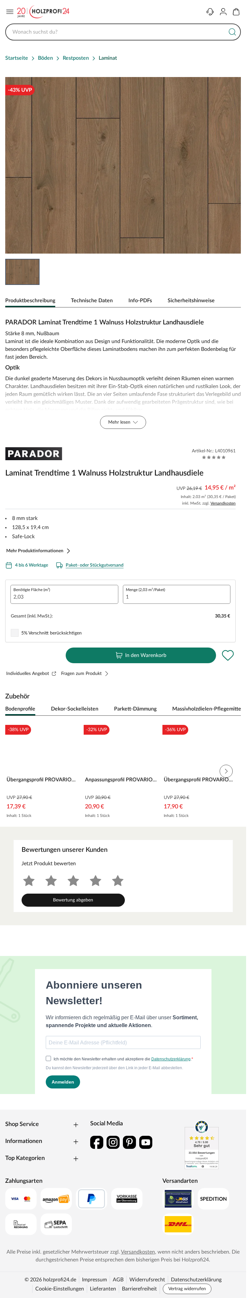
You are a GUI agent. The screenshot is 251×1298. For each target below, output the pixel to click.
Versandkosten (223, 503)
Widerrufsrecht (147, 1279)
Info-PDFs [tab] (140, 300)
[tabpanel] (123, 372)
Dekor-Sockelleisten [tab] (74, 709)
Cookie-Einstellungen (59, 1288)
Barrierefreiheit (139, 1288)
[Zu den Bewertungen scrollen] (214, 457)
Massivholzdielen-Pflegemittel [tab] (207, 709)
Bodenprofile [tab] (20, 709)
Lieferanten (103, 1288)
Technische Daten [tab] (92, 300)
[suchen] (232, 32)
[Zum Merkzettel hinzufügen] (228, 655)
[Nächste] (232, 709)
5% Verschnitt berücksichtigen (51, 633)
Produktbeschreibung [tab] (30, 300)
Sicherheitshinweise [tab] (191, 300)
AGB (118, 1279)
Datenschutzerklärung (196, 1279)
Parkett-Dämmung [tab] (135, 709)
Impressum (94, 1279)
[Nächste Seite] (226, 771)
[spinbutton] (64, 594)
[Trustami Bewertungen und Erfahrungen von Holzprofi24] (202, 1144)
